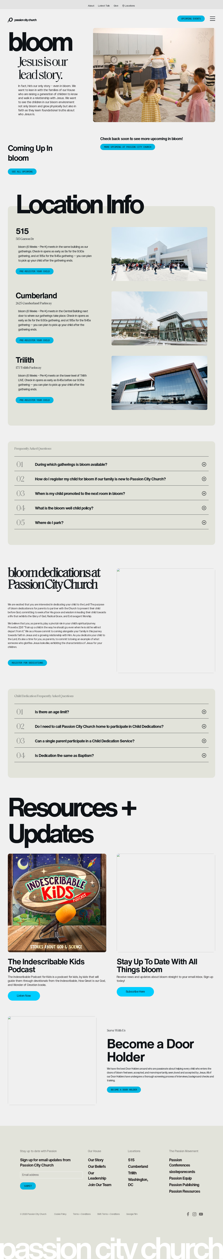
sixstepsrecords (182, 1171)
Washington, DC (138, 1182)
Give (116, 5)
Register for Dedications (27, 662)
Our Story (95, 1159)
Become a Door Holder (124, 1089)
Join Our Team (99, 1184)
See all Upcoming (22, 171)
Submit (28, 1186)
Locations (130, 6)
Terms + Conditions (82, 1214)
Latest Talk (104, 5)
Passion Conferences (179, 1162)
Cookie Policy (60, 1214)
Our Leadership (97, 1175)
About (91, 5)
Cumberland (138, 1166)
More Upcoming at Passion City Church (127, 147)
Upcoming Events (191, 18)
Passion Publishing (184, 1184)
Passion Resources (184, 1191)
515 (131, 1159)
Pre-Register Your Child (35, 271)
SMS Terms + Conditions (108, 1214)
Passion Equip (180, 1178)
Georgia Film (131, 1214)
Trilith (132, 1172)
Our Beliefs (97, 1166)
